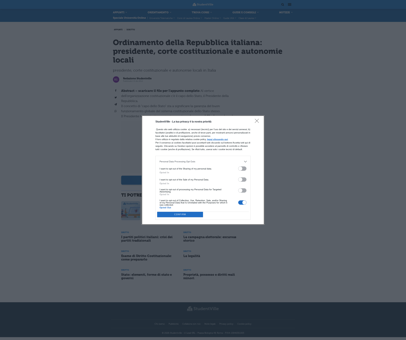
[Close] (258, 122)
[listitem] (203, 161)
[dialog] (203, 170)
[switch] (242, 168)
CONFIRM (180, 214)
